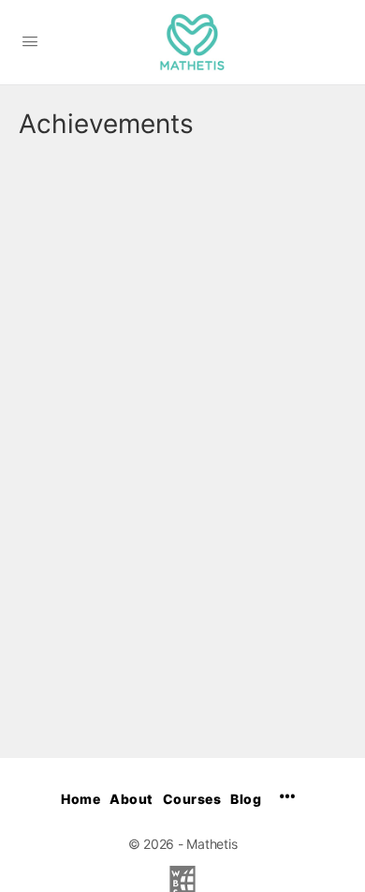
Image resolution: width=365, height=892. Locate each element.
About (131, 799)
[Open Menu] (30, 40)
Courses (192, 799)
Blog (245, 799)
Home (80, 799)
